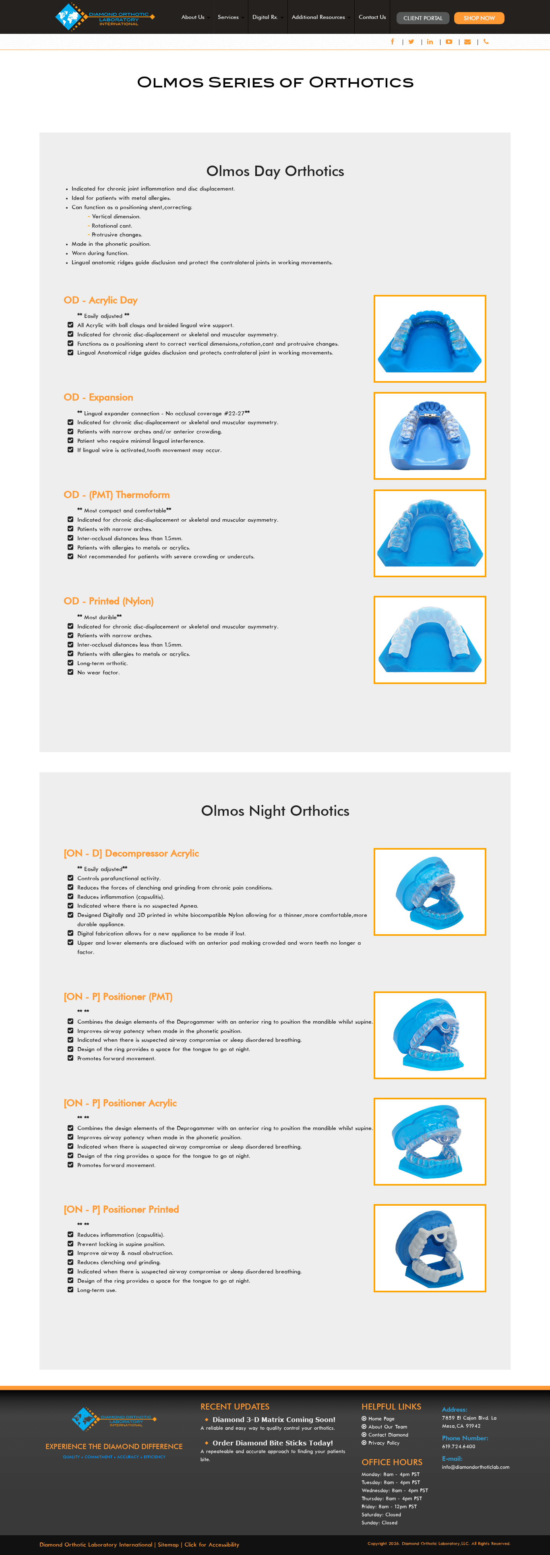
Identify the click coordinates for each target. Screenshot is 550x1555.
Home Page (381, 1419)
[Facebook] (394, 42)
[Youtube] (449, 42)
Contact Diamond (388, 1435)
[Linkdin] (431, 42)
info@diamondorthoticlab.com (475, 1467)
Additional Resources (319, 17)
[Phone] (486, 42)
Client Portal (423, 18)
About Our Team (387, 1427)
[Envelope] (468, 42)
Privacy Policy (384, 1443)
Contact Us (372, 17)
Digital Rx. (266, 17)
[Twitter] (412, 42)
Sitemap (168, 1545)
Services (229, 17)
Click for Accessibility (212, 1545)
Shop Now (479, 18)
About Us (194, 17)
